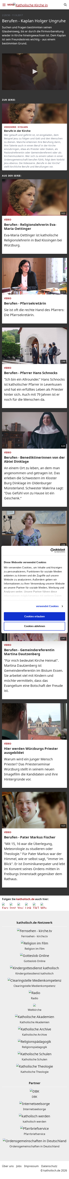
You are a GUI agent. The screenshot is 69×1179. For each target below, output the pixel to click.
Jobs (19, 1166)
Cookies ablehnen (34, 626)
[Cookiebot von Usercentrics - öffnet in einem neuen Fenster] (50, 550)
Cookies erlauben (34, 616)
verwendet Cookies (47, 606)
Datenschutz (49, 1166)
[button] (34, 71)
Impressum (31, 1166)
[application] (34, 71)
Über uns (8, 1166)
